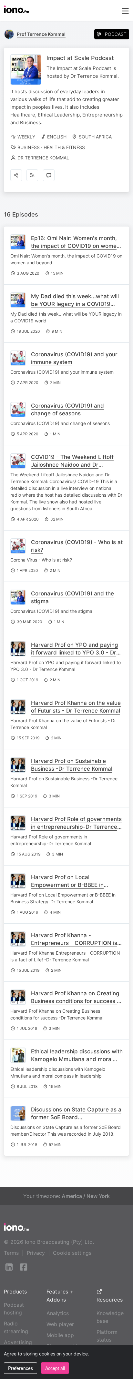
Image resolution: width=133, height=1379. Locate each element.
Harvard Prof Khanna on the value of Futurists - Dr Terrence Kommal (76, 707)
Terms (11, 1253)
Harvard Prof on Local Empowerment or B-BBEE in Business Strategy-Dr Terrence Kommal (72, 889)
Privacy (36, 1253)
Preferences (20, 1368)
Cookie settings (72, 1253)
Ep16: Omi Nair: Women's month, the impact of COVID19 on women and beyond (75, 246)
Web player (60, 1324)
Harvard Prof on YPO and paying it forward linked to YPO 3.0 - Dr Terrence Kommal (74, 653)
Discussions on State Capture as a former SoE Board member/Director (76, 1117)
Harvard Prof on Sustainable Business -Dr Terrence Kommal (71, 765)
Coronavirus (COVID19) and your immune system (74, 358)
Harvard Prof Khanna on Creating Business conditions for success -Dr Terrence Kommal (75, 1001)
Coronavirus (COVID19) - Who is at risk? (77, 546)
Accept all (55, 1368)
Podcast (116, 34)
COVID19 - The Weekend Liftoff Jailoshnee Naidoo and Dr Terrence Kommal (72, 465)
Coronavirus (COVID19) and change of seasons (67, 409)
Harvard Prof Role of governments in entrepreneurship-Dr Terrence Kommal (76, 827)
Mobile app (60, 1335)
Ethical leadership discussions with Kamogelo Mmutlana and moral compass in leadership (77, 1059)
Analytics (57, 1313)
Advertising (18, 1342)
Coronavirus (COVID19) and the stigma (72, 597)
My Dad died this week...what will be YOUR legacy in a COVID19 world (75, 304)
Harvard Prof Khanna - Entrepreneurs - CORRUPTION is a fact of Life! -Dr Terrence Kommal (76, 943)
